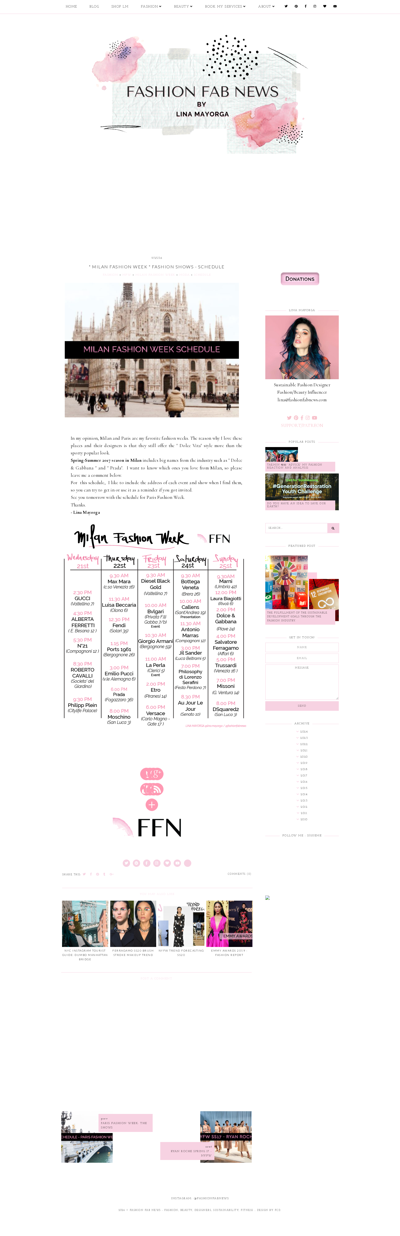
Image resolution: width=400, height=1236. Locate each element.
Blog (94, 6)
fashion (110, 275)
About (264, 6)
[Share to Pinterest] (98, 874)
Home (71, 6)
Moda (184, 275)
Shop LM (120, 6)
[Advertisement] (200, 196)
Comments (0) (240, 874)
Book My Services (223, 6)
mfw (126, 275)
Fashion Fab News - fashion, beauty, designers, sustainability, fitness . (192, 1210)
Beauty (181, 6)
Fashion (149, 6)
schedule (202, 275)
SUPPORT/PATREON (302, 425)
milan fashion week (155, 275)
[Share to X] (84, 874)
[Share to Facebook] (91, 874)
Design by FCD (269, 1210)
